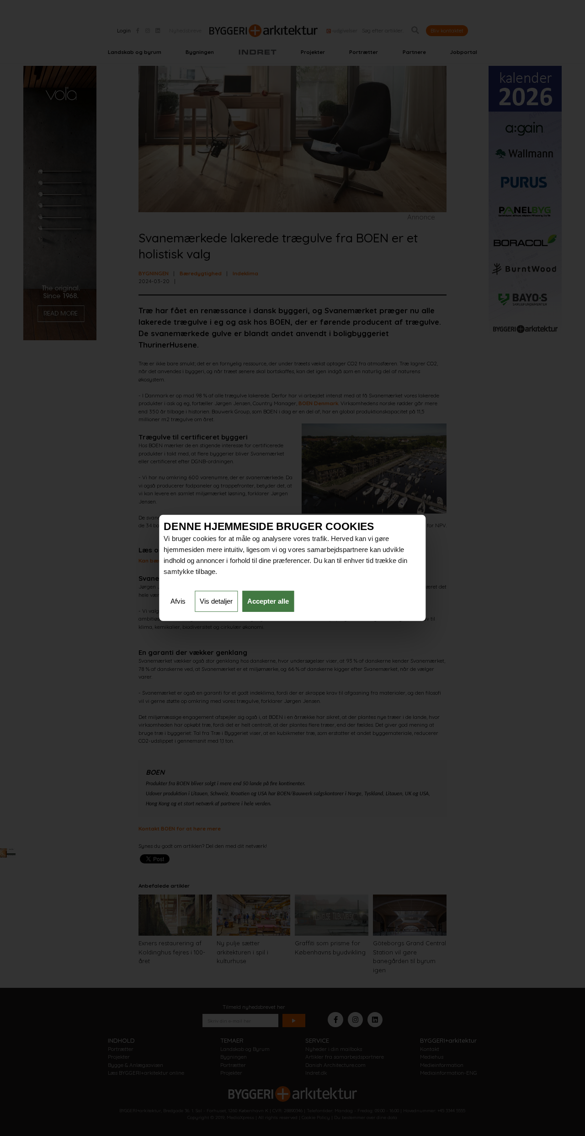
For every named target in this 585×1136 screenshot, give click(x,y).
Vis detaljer (216, 601)
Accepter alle (268, 601)
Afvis (178, 601)
